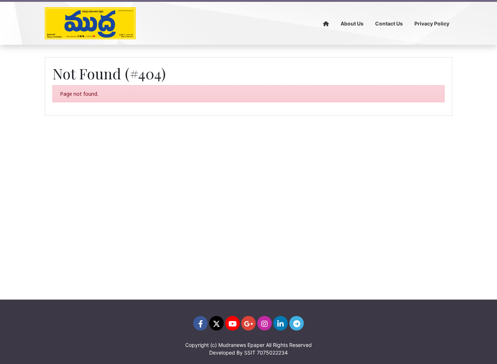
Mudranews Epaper (241, 345)
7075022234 (272, 352)
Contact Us (389, 23)
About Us (352, 23)
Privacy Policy (431, 23)
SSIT (249, 352)
